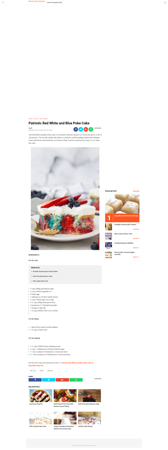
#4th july (33, 370)
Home (30, 119)
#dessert (50, 370)
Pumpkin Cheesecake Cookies (125, 224)
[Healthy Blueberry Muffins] (108, 245)
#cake (42, 370)
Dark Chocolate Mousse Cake (42, 276)
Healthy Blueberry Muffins (123, 243)
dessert (45, 119)
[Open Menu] (3, 2)
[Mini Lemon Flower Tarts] (108, 236)
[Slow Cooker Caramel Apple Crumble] (108, 254)
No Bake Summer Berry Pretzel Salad (45, 271)
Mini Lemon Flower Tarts (123, 234)
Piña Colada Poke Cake (40, 281)
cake (40, 119)
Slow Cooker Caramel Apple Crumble (124, 253)
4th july (35, 119)
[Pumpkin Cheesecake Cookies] (108, 227)
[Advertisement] (84, 45)
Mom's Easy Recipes (37, 1)
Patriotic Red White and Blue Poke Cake (59, 123)
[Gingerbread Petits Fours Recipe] (122, 203)
